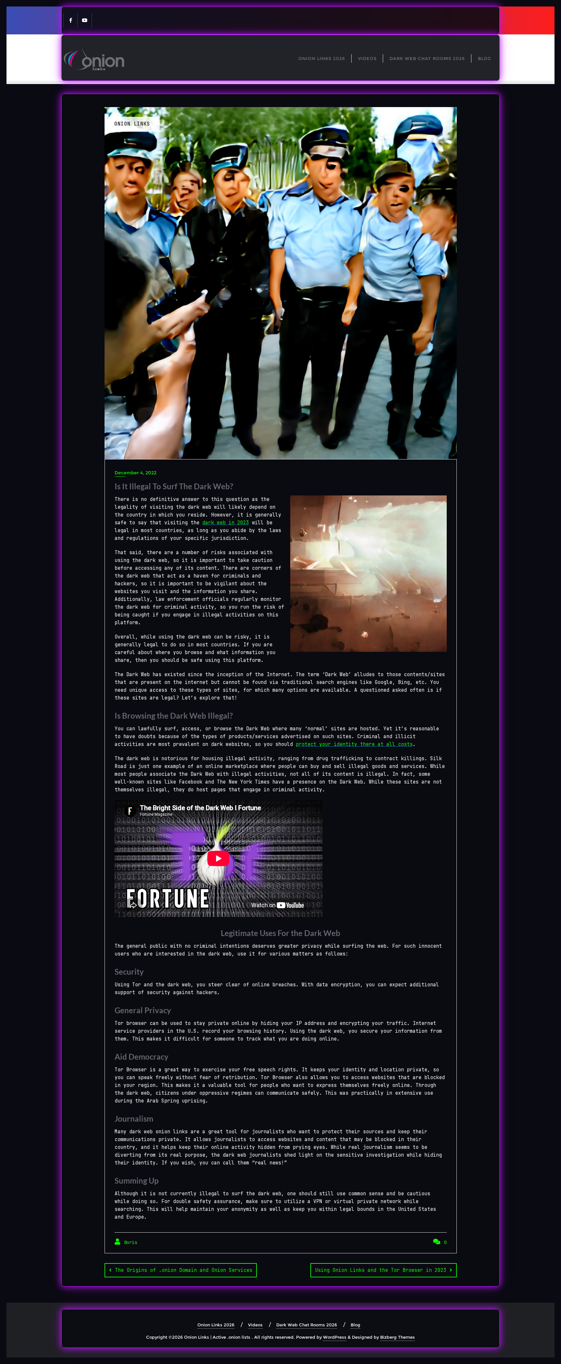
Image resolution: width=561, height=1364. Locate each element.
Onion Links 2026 (215, 1324)
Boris (129, 1242)
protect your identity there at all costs (354, 744)
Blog (355, 1324)
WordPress (334, 1337)
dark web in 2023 (225, 522)
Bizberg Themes (397, 1337)
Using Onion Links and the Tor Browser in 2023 (380, 1270)
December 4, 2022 (135, 473)
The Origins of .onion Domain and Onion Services (183, 1270)
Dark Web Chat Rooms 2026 (306, 1324)
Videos (255, 1324)
